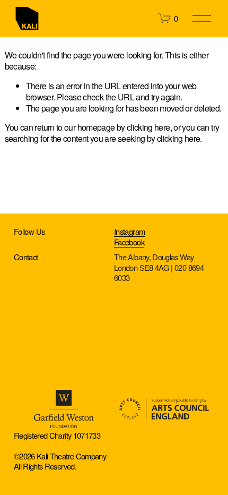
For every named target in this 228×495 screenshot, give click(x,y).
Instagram (129, 231)
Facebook (129, 242)
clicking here (148, 127)
